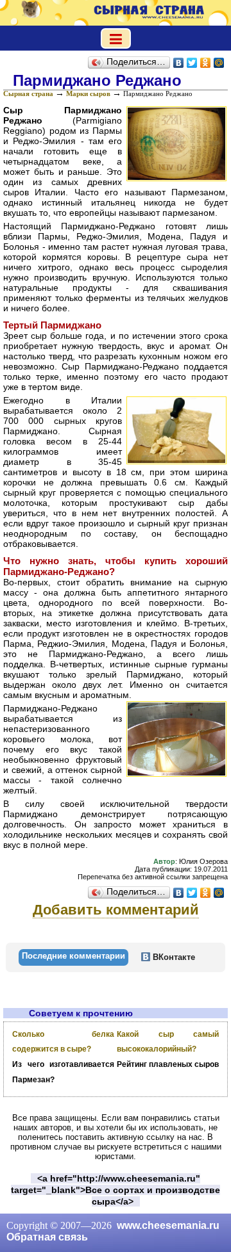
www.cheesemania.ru (168, 1225)
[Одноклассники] (205, 62)
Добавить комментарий (116, 910)
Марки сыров (88, 93)
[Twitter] (192, 62)
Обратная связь (47, 1237)
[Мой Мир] (219, 62)
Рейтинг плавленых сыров (168, 1064)
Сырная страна (28, 93)
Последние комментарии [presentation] (73, 956)
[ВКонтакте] (178, 62)
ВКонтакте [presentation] (172, 957)
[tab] (73, 957)
